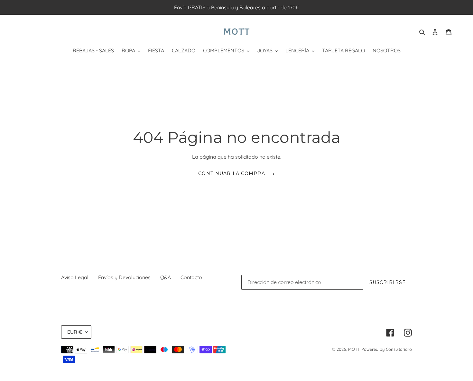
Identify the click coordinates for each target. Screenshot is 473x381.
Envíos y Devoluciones (124, 277)
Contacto (191, 277)
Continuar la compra (231, 173)
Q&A (165, 277)
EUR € (74, 332)
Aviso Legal (74, 277)
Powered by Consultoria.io (386, 349)
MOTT (354, 349)
